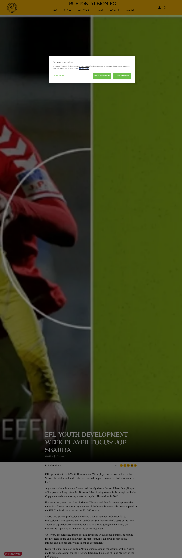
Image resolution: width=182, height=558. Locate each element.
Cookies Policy (84, 68)
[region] (92, 69)
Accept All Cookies (122, 75)
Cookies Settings (58, 75)
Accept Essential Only (102, 75)
